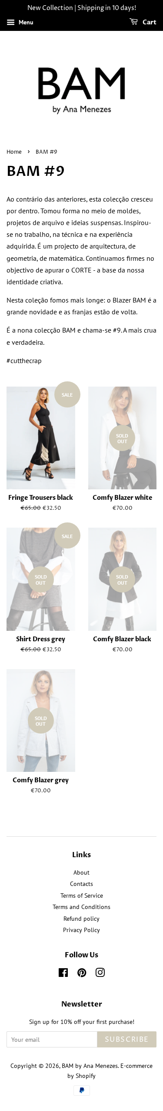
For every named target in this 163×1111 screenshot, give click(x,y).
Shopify (86, 1076)
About (81, 872)
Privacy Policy (81, 930)
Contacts (81, 884)
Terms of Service (81, 895)
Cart (148, 22)
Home (14, 152)
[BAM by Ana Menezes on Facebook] (63, 974)
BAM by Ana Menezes (90, 1066)
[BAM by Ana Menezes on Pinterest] (81, 974)
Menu (25, 22)
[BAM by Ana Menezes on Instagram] (100, 974)
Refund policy (81, 918)
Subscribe (127, 1039)
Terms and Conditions (81, 907)
